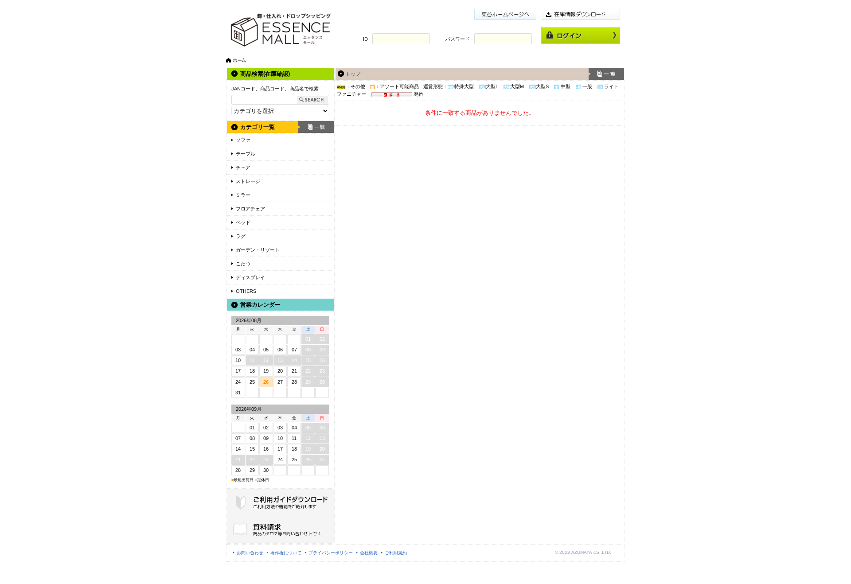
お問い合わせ (250, 552)
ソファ (243, 140)
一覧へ (606, 74)
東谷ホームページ (505, 14)
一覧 (316, 127)
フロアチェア (250, 208)
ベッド (243, 222)
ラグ (241, 236)
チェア (243, 167)
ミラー (243, 195)
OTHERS (246, 291)
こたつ (243, 263)
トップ (353, 74)
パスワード (457, 39)
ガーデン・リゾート (258, 250)
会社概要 (369, 552)
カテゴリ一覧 (257, 127)
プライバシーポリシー (330, 552)
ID (365, 39)
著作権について (285, 552)
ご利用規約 (396, 552)
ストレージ (248, 181)
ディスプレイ (250, 277)
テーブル (245, 153)
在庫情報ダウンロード (581, 14)
